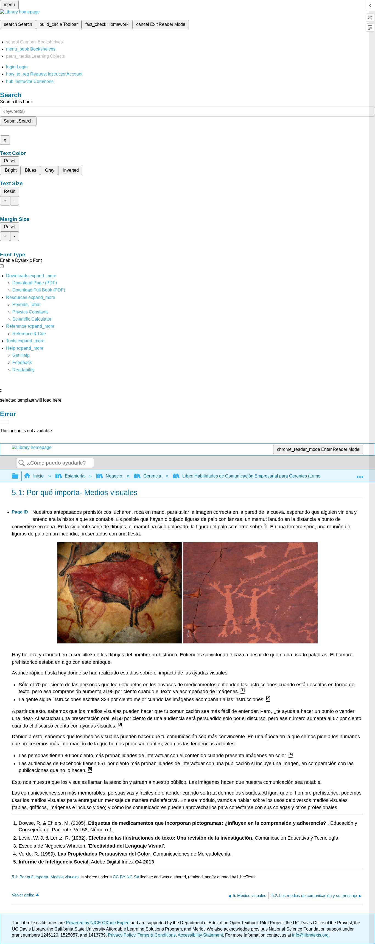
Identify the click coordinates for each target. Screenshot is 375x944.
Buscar (21, 463)
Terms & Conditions (157, 935)
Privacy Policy (121, 935)
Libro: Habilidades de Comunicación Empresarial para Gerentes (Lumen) (253, 476)
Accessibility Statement (200, 935)
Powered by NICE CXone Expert (98, 922)
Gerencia (152, 476)
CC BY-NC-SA (126, 876)
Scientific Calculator (31, 319)
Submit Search (18, 121)
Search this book (16, 101)
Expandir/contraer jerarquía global (18, 476)
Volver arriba (23, 895)
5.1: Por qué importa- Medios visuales (46, 876)
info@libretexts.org (310, 935)
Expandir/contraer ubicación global (360, 474)
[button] (22, 362)
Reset (9, 161)
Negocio (114, 476)
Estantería (75, 476)
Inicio (38, 476)
